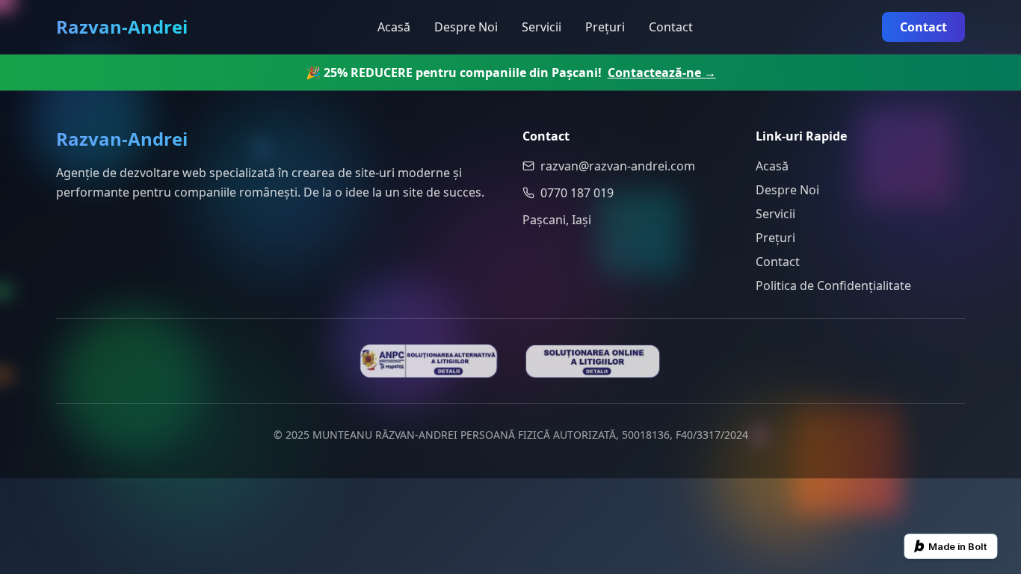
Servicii (541, 27)
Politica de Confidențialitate (833, 285)
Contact (671, 27)
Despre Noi (466, 27)
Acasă (393, 27)
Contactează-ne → (662, 72)
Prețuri (605, 27)
